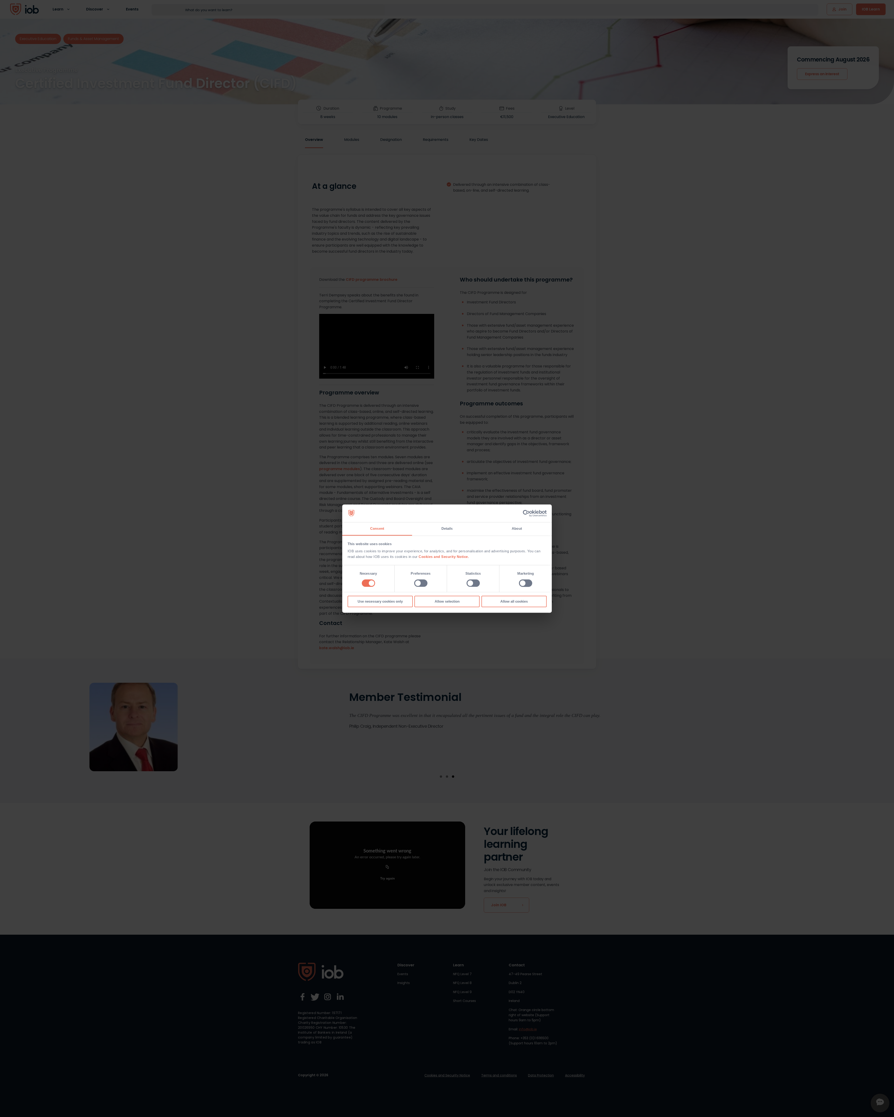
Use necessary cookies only (380, 602)
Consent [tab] (377, 529)
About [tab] (517, 529)
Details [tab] (447, 529)
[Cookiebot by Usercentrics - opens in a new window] (526, 513)
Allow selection (447, 602)
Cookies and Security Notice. (444, 557)
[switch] (420, 583)
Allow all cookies (514, 602)
